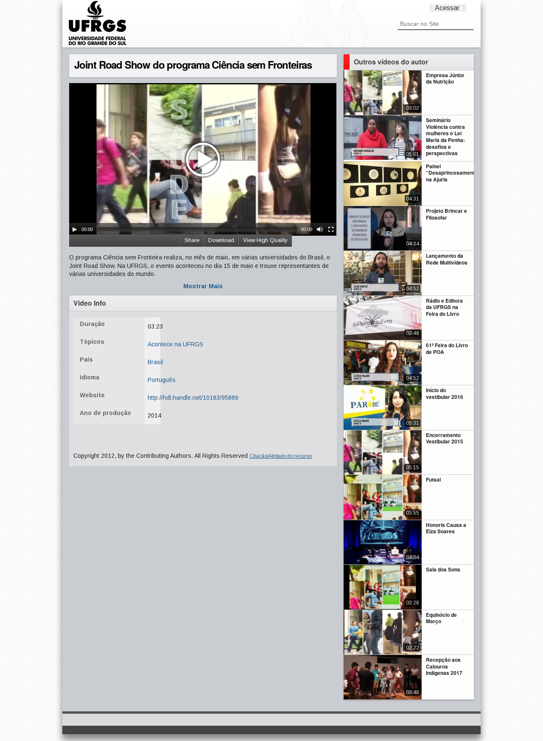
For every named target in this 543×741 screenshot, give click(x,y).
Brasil (155, 362)
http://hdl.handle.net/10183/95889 (193, 397)
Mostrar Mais (203, 286)
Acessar (447, 7)
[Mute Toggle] (319, 229)
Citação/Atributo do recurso (280, 456)
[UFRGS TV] (97, 44)
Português (162, 379)
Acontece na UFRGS (175, 344)
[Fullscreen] (330, 229)
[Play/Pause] (74, 229)
